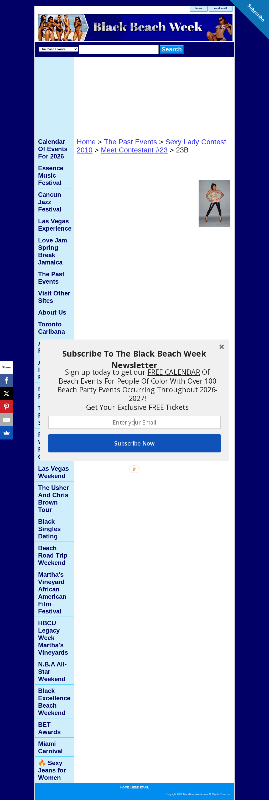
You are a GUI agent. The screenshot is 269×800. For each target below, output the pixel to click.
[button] (134, 359)
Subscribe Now (134, 443)
